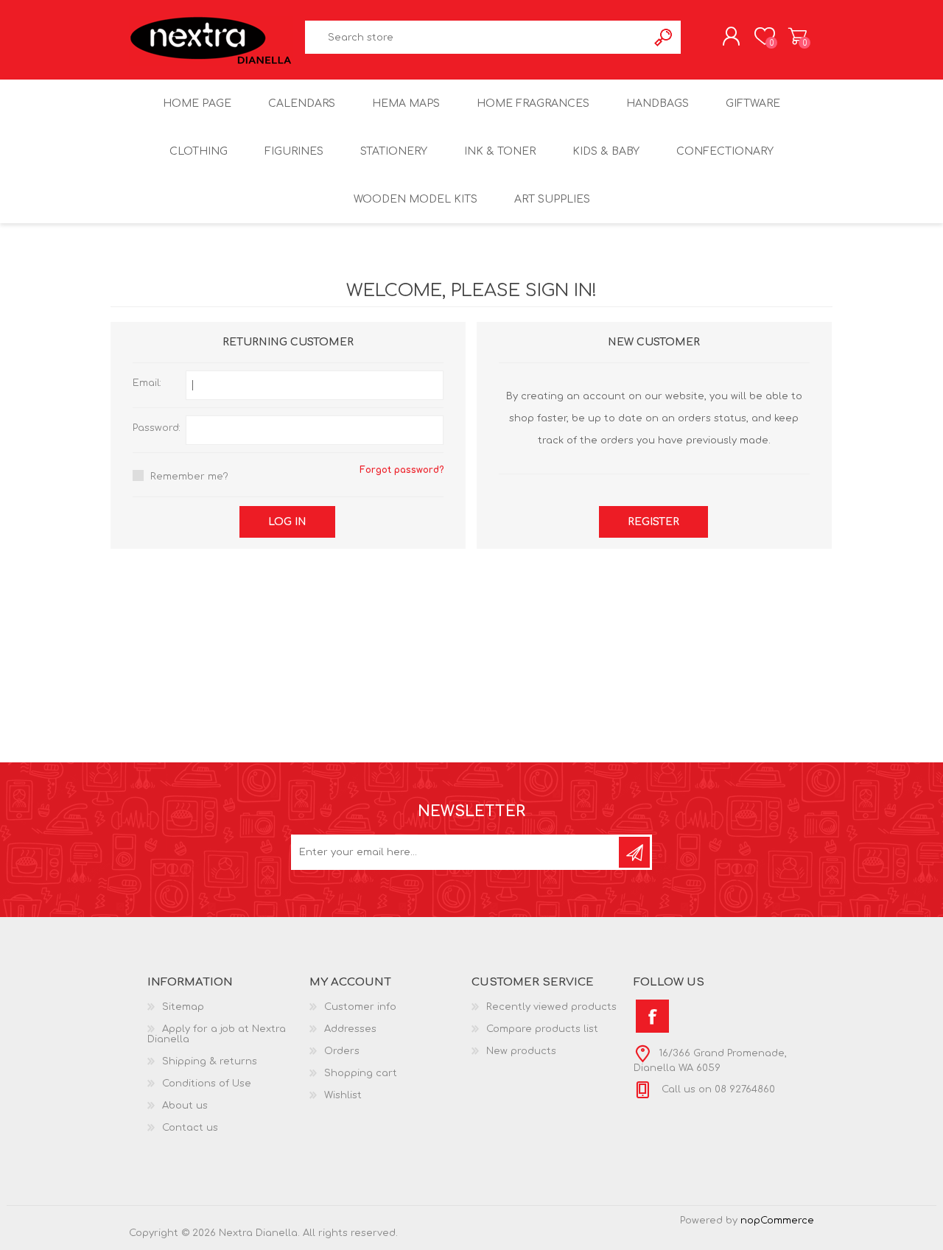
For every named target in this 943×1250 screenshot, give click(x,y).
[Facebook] (652, 1016)
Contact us (190, 1128)
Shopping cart (797, 36)
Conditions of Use (206, 1083)
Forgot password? (402, 470)
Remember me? (189, 476)
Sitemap (183, 1007)
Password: (156, 428)
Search (664, 37)
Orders (342, 1051)
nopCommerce (777, 1220)
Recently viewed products (551, 1007)
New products (521, 1051)
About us (185, 1105)
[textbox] (476, 37)
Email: (147, 383)
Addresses (350, 1029)
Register (653, 521)
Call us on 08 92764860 (717, 1089)
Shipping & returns (209, 1061)
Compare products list (542, 1029)
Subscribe (634, 852)
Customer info (360, 1007)
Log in (287, 521)
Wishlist (343, 1095)
